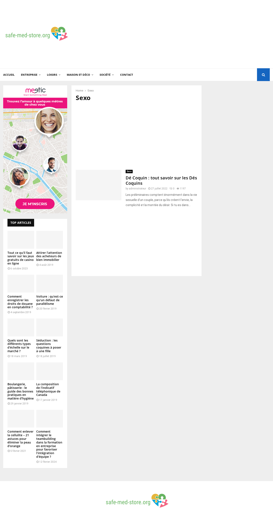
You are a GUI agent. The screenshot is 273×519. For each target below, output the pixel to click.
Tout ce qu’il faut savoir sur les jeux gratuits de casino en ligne (20, 258)
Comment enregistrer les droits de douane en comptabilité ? (20, 301)
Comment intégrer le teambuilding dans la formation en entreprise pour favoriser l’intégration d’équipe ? (49, 444)
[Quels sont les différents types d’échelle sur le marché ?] (20, 327)
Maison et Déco (78, 75)
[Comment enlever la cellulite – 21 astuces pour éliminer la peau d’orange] (20, 418)
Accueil (9, 75)
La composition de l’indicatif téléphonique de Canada (48, 389)
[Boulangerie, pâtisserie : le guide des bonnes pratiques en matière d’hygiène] (20, 371)
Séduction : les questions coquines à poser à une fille (48, 345)
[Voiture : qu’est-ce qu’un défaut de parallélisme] (49, 283)
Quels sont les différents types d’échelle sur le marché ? (19, 345)
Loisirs (52, 75)
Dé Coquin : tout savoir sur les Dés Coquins (161, 180)
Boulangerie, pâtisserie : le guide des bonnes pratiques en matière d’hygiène (20, 391)
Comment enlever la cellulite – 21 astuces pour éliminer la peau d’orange (20, 438)
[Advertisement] (192, 34)
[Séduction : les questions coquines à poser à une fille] (49, 327)
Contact (126, 75)
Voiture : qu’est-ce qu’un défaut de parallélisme (49, 300)
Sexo (129, 171)
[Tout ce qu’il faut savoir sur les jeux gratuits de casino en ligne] (20, 240)
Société (105, 75)
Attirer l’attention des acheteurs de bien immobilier (49, 256)
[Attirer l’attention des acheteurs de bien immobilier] (49, 240)
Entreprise (29, 75)
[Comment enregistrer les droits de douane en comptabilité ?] (20, 283)
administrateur (137, 188)
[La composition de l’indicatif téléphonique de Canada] (49, 371)
